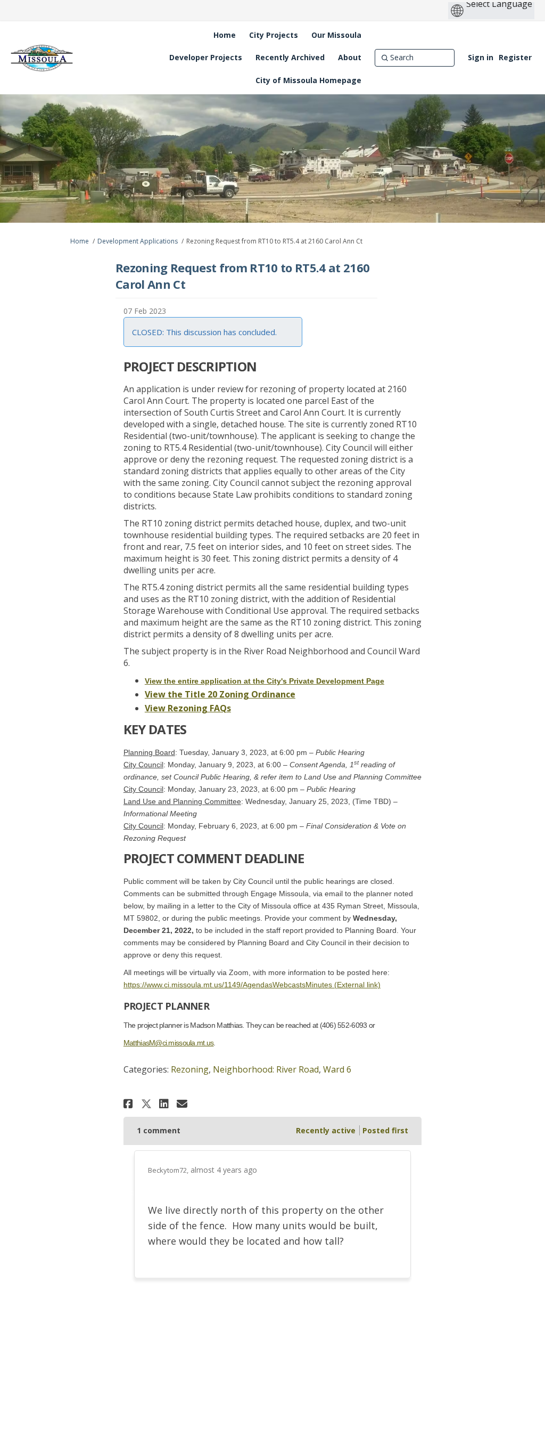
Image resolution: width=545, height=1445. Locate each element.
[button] (129, 1103)
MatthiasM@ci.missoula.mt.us (168, 1042)
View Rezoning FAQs (188, 708)
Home (79, 241)
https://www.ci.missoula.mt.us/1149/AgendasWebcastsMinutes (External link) (252, 984)
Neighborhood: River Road (266, 1069)
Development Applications (137, 241)
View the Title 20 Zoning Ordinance (220, 694)
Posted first (385, 1130)
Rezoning (190, 1069)
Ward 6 (337, 1069)
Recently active (326, 1130)
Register (515, 57)
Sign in (480, 57)
